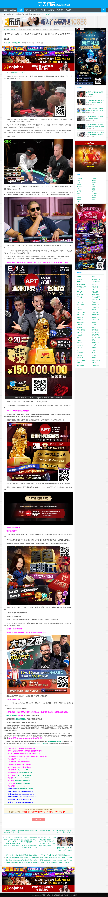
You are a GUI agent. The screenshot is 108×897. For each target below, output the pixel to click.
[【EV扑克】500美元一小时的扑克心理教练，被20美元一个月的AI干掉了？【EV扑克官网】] (47, 839)
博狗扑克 (94, 309)
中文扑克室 (80, 302)
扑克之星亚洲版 (96, 337)
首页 (5, 10)
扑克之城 (79, 335)
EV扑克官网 (80, 294)
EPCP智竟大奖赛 (81, 287)
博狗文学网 (95, 312)
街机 (35, 10)
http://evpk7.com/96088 (25, 738)
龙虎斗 (78, 201)
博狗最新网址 (80, 314)
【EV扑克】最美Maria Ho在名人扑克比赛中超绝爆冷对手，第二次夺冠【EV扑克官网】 (21, 831)
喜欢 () (39, 819)
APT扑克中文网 (81, 284)
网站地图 (54, 895)
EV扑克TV (79, 292)
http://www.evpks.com (24, 759)
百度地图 (65, 895)
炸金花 (93, 189)
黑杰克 (93, 199)
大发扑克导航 (80, 322)
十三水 (78, 182)
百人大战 (28, 10)
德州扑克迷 (95, 330)
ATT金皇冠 (79, 178)
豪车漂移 (94, 195)
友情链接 (49, 895)
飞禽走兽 (79, 199)
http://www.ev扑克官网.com (23, 764)
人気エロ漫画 (80, 304)
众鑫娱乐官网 (95, 304)
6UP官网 (94, 277)
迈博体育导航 (95, 365)
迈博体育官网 (80, 365)
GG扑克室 (79, 297)
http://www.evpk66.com (24, 770)
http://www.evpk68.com (24, 775)
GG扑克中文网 (95, 294)
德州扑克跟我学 (81, 330)
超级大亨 (79, 197)
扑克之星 (79, 337)
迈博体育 (60, 10)
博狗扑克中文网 (81, 312)
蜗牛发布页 (80, 357)
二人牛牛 (79, 180)
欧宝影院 (94, 347)
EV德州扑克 (95, 287)
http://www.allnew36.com (25, 791)
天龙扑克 (68, 10)
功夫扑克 (79, 307)
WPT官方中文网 (96, 299)
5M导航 (79, 277)
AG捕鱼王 (79, 282)
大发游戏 (51, 10)
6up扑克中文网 (96, 279)
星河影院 (94, 345)
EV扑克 (42, 10)
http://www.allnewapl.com (23, 799)
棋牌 (20, 10)
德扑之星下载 (95, 332)
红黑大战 (94, 193)
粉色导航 (94, 355)
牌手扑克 (79, 350)
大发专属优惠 (95, 314)
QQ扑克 (79, 299)
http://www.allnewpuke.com (28, 797)
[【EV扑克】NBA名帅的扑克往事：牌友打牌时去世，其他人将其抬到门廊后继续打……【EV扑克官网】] (29, 840)
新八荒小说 (80, 345)
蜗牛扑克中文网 (96, 360)
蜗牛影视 (94, 357)
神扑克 (93, 352)
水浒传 (78, 189)
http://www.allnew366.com (26, 794)
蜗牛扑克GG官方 (81, 360)
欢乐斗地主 (80, 187)
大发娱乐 (94, 317)
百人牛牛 (94, 191)
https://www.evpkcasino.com (24, 786)
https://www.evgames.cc (23, 783)
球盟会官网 (80, 352)
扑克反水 (79, 340)
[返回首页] (4, 29)
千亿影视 (79, 309)
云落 (75, 895)
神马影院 (79, 355)
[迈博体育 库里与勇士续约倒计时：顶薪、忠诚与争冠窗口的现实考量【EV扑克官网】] (65, 841)
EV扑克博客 (95, 292)
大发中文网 (80, 317)
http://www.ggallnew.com (25, 802)
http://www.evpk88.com (25, 772)
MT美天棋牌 (16, 43)
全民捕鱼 (13, 10)
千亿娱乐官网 (95, 307)
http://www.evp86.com (18, 72)
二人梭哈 (94, 178)
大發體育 (94, 322)
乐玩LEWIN (95, 302)
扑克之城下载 (95, 335)
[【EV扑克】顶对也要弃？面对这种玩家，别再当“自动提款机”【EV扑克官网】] (12, 839)
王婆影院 (94, 350)
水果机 (93, 187)
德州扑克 (13, 29)
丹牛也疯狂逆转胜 (21, 719)
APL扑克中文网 (96, 282)
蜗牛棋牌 (79, 363)
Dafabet (94, 284)
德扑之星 (79, 332)
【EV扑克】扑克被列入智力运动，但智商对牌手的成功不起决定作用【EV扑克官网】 (56, 831)
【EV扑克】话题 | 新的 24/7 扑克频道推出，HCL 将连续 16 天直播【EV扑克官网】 (45, 812)
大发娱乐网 (80, 320)
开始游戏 (47, 14)
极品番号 (79, 347)
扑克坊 (93, 340)
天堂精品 (79, 325)
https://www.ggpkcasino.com (24, 788)
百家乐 (78, 193)
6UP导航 (79, 279)
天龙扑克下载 (80, 327)
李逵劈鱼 (79, 185)
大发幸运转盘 (95, 320)
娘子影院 (94, 327)
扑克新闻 (79, 342)
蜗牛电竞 (94, 363)
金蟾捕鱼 (94, 197)
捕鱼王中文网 (95, 342)
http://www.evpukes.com (22, 780)
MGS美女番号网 (96, 297)
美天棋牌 (43, 895)
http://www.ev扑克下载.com (23, 767)
